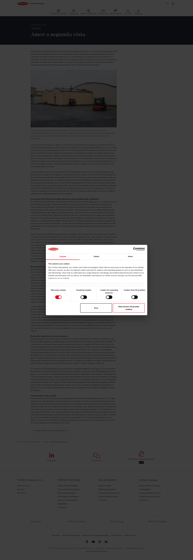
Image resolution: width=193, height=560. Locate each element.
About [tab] (130, 256)
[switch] (84, 297)
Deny (96, 308)
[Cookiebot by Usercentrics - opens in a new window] (135, 249)
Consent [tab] (62, 256)
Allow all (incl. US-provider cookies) (128, 308)
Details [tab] (96, 256)
